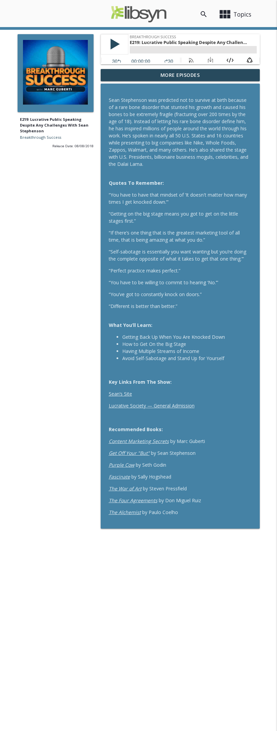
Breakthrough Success (40, 137)
